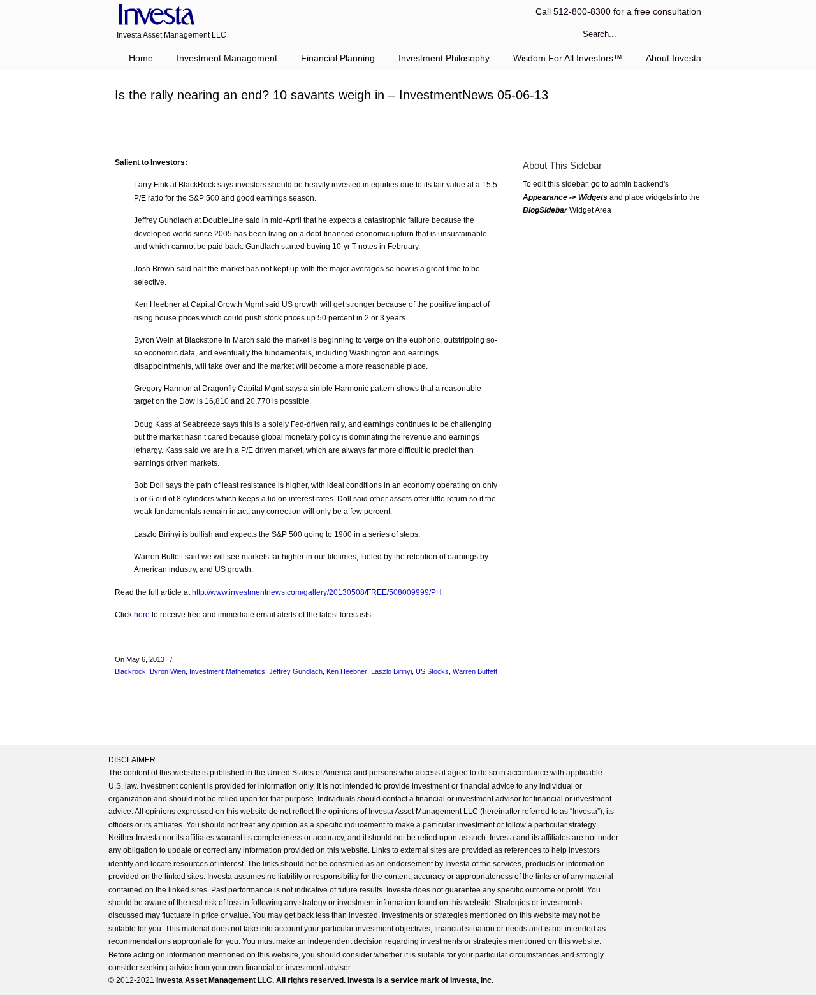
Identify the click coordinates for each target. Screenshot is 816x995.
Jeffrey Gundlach (296, 671)
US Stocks (432, 671)
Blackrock (130, 671)
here (142, 614)
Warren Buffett (475, 671)
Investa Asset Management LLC (154, 15)
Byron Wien (168, 671)
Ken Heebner (346, 671)
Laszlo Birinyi (391, 671)
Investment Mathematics (227, 671)
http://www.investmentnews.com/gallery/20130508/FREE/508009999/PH (317, 592)
